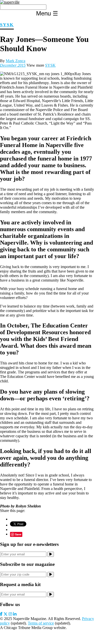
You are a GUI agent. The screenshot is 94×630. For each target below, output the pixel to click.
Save (18, 534)
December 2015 (13, 65)
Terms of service (41, 623)
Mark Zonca (15, 61)
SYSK (7, 24)
